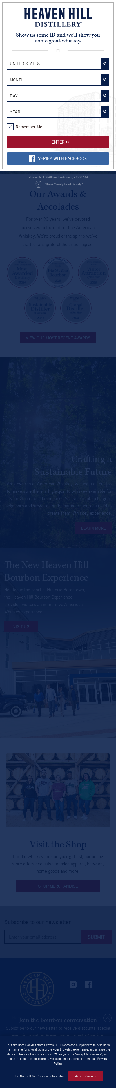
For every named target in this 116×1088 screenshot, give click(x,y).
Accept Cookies (85, 1076)
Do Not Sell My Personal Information (40, 1076)
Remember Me (29, 126)
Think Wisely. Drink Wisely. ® (64, 184)
